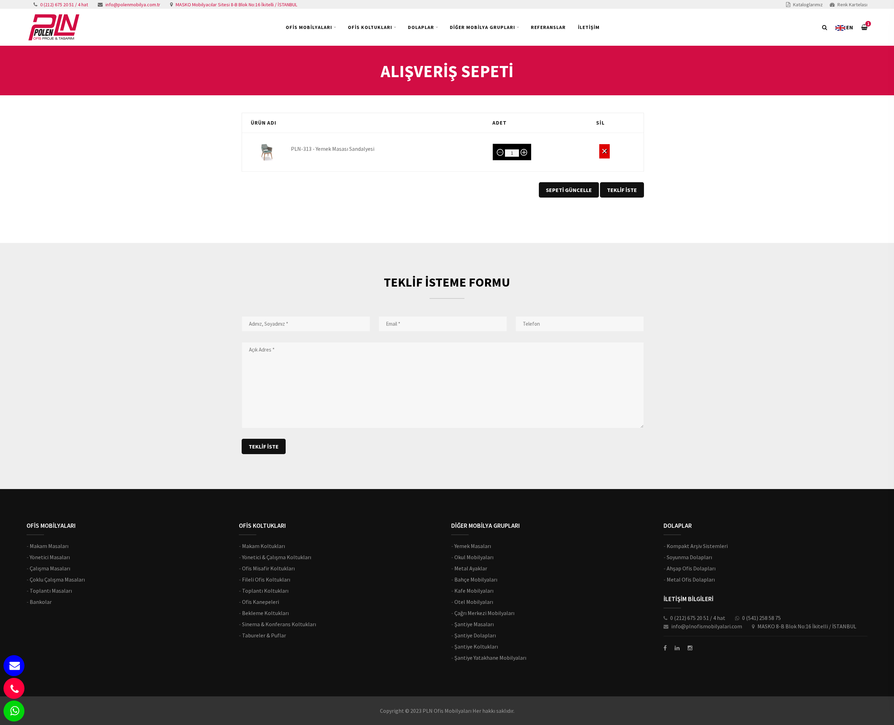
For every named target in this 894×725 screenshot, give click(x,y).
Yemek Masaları (472, 545)
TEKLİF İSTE (622, 189)
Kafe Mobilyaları (473, 590)
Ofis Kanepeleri (260, 601)
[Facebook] (665, 648)
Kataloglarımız (808, 4)
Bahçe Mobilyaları (475, 579)
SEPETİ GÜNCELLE (569, 189)
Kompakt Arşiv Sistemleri (697, 545)
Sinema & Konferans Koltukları (279, 624)
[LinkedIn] (677, 648)
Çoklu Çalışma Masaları (57, 579)
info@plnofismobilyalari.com (706, 626)
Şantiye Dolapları (475, 635)
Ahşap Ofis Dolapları (691, 568)
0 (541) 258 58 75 (761, 617)
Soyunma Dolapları (689, 557)
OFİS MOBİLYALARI (309, 27)
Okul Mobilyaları (473, 557)
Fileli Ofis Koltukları (266, 579)
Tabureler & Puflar (264, 635)
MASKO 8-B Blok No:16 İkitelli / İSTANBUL (806, 626)
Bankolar (41, 601)
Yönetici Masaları (50, 557)
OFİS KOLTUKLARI (370, 27)
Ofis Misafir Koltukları (268, 568)
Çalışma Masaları (50, 568)
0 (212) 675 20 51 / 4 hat (64, 4)
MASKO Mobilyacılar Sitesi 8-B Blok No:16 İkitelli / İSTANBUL (236, 4)
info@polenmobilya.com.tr (132, 4)
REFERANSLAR (548, 27)
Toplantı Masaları (51, 590)
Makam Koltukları (263, 545)
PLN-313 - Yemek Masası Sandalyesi (332, 148)
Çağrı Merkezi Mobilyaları (484, 612)
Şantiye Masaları (474, 624)
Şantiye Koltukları (476, 646)
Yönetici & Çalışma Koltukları (276, 557)
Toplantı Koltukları (265, 590)
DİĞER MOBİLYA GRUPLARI (482, 27)
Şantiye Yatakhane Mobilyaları (490, 657)
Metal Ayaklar (470, 568)
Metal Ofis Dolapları (691, 579)
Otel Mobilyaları (473, 601)
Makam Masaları (49, 545)
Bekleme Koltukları (265, 612)
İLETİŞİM (589, 27)
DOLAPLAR (421, 27)
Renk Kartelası (852, 4)
